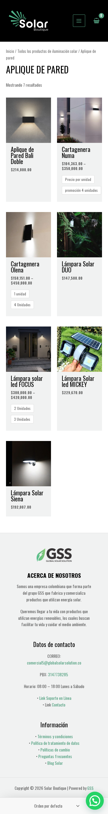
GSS (90, 788)
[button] (95, 801)
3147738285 (58, 674)
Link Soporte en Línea (55, 698)
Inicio (10, 51)
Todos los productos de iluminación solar (47, 51)
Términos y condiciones (55, 736)
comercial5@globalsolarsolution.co (54, 663)
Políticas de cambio (55, 750)
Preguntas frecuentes (55, 756)
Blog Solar (55, 763)
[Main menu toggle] (79, 20)
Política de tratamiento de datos (55, 743)
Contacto (58, 705)
